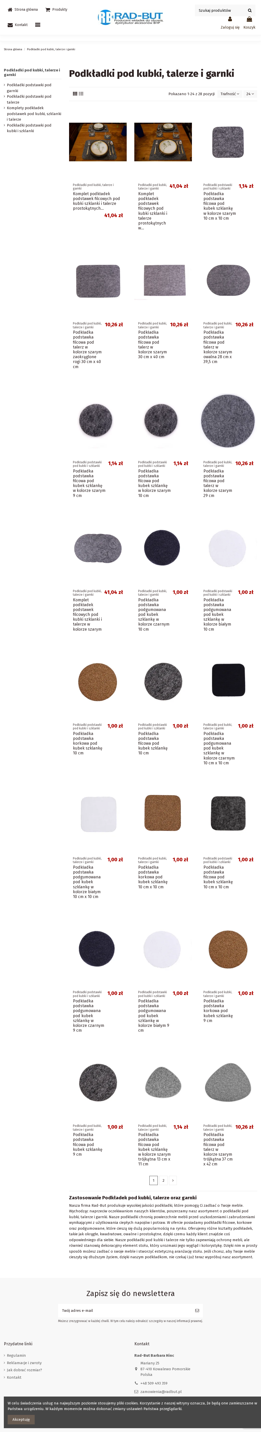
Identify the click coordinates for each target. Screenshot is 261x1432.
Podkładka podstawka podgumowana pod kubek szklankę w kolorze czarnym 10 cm (153, 614)
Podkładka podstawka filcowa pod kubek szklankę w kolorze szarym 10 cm (154, 483)
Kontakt (14, 1377)
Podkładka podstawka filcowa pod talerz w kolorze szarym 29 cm (217, 483)
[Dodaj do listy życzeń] (123, 113)
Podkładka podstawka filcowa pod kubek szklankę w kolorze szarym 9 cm (89, 483)
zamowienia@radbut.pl (161, 1391)
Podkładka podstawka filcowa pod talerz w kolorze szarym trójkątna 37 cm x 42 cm (218, 1149)
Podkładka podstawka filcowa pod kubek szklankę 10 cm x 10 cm (218, 877)
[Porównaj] (123, 122)
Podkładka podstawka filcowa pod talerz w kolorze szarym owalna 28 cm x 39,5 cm (217, 347)
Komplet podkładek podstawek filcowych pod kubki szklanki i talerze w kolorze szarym (87, 614)
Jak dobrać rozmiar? (24, 1370)
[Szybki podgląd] (123, 131)
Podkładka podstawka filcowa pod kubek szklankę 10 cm (153, 743)
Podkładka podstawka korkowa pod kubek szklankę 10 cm (87, 743)
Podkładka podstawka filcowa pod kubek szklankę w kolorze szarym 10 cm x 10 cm (219, 206)
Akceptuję (21, 1419)
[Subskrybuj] (197, 1310)
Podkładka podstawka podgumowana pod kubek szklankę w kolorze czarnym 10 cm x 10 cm (219, 748)
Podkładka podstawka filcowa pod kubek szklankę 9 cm (87, 1144)
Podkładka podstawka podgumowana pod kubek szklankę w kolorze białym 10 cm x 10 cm (87, 882)
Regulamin (16, 1355)
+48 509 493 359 (153, 1383)
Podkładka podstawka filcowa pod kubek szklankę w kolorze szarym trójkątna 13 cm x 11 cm (154, 1149)
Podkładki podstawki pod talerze (29, 99)
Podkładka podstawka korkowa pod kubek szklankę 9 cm (218, 1011)
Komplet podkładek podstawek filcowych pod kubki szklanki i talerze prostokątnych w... (152, 210)
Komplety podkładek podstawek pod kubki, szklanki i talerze (34, 114)
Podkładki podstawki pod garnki (29, 88)
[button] (56, 9)
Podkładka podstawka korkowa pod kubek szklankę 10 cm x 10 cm (153, 877)
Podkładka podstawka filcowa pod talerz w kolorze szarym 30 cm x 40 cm (152, 344)
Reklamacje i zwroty (24, 1363)
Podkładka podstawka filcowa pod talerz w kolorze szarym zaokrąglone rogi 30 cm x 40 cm (87, 349)
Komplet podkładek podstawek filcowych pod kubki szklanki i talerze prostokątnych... (96, 201)
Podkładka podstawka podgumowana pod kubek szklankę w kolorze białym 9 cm (153, 1016)
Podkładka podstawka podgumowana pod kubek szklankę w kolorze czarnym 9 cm (88, 1016)
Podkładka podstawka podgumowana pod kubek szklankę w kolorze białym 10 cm (217, 614)
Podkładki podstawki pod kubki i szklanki (29, 128)
